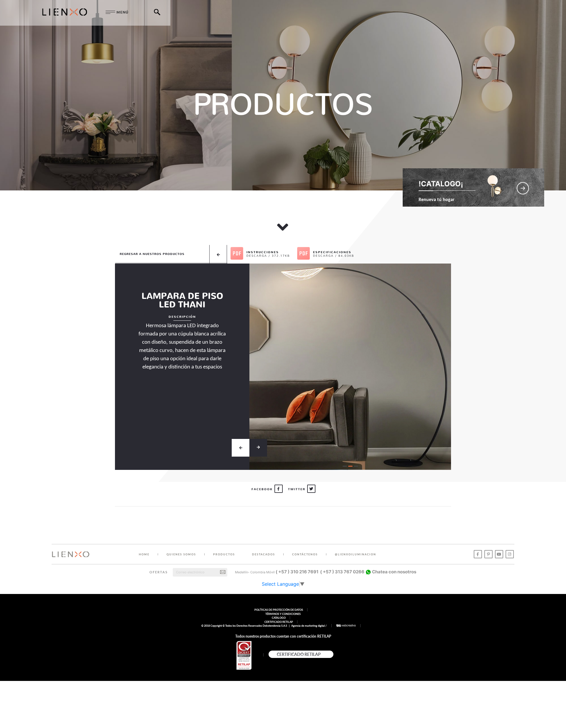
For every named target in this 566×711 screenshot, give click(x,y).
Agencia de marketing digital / (309, 625)
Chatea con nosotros (393, 572)
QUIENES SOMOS (181, 554)
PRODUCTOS (224, 554)
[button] (345, 466)
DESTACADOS (263, 554)
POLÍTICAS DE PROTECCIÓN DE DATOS (278, 609)
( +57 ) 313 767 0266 (342, 572)
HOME (144, 554)
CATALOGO (279, 617)
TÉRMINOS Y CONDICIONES (283, 613)
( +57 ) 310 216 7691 (297, 572)
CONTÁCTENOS (305, 554)
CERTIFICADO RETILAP (278, 621)
